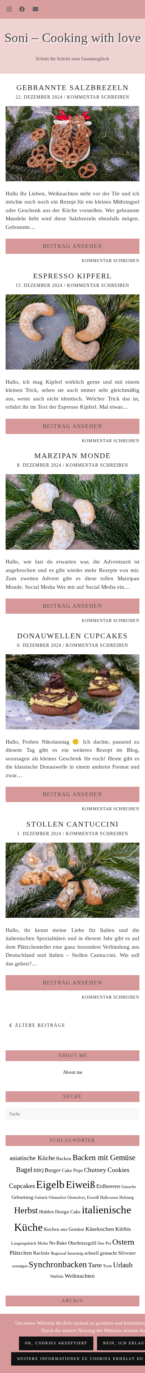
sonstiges (20, 1266)
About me (73, 1072)
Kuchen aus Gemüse (64, 1229)
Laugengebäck (23, 1243)
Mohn (43, 1243)
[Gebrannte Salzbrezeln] (72, 179)
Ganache (128, 1187)
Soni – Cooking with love (72, 38)
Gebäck (41, 1197)
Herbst (26, 1210)
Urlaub (123, 1265)
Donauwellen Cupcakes (72, 636)
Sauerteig (75, 1253)
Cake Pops (72, 1170)
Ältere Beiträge (39, 1025)
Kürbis (123, 1229)
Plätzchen (21, 1252)
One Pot (104, 1243)
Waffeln (57, 1276)
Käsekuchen (100, 1229)
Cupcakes (22, 1186)
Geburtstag (22, 1197)
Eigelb (50, 1184)
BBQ (38, 1170)
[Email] (36, 9)
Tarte (95, 1265)
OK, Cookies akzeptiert (56, 1343)
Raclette (41, 1253)
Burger (53, 1170)
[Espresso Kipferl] (72, 368)
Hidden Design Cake (60, 1211)
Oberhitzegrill (82, 1243)
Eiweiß (80, 1184)
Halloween (109, 1197)
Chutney (95, 1170)
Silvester (127, 1253)
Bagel (24, 1170)
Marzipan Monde (72, 455)
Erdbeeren (108, 1186)
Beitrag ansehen (72, 246)
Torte (107, 1266)
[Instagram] (9, 9)
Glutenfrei (57, 1197)
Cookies (118, 1170)
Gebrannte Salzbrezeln (72, 87)
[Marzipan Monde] (72, 548)
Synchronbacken (58, 1264)
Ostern (123, 1242)
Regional (58, 1253)
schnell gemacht (100, 1253)
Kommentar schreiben (98, 97)
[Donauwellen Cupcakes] (72, 728)
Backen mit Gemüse (103, 1157)
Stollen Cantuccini (72, 824)
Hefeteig (126, 1197)
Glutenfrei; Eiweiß (83, 1197)
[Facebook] (22, 9)
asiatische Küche (32, 1158)
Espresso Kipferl (72, 276)
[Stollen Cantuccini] (72, 916)
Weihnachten (80, 1276)
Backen (63, 1158)
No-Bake (58, 1243)
